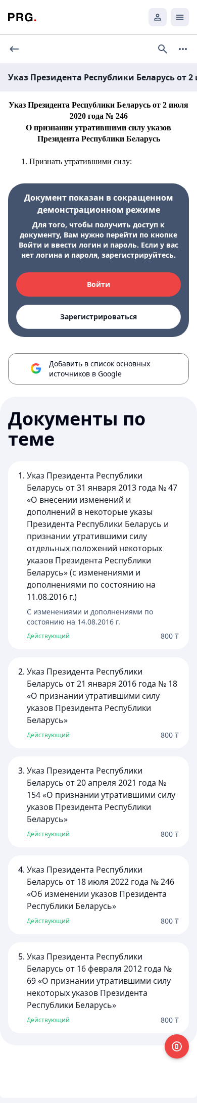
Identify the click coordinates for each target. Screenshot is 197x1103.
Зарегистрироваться (98, 316)
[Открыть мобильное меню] (180, 17)
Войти (98, 284)
